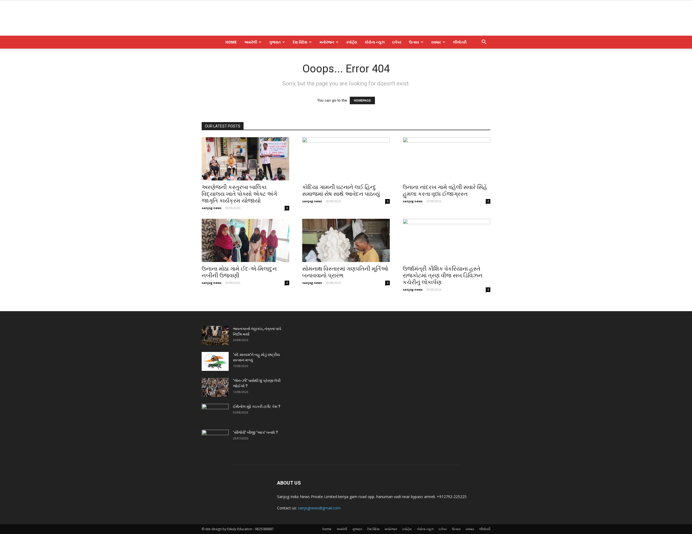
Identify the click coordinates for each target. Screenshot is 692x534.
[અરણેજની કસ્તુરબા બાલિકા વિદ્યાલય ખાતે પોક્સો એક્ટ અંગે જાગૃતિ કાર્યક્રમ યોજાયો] (245, 158)
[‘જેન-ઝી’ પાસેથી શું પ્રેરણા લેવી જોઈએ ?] (215, 387)
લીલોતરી (460, 42)
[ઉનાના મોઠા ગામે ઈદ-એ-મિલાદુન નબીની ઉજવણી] (245, 240)
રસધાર (436, 42)
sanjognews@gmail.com (319, 508)
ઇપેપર (396, 42)
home (231, 42)
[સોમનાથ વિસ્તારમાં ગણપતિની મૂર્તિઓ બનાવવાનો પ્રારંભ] (346, 240)
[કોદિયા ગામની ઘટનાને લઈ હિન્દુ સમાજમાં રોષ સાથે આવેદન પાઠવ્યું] (346, 158)
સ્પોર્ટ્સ (351, 42)
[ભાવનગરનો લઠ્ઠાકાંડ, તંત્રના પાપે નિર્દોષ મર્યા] (215, 335)
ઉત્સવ (414, 42)
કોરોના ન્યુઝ (375, 42)
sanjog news (211, 208)
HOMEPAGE (362, 100)
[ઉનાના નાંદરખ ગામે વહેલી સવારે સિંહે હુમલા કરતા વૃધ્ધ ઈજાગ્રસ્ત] (446, 158)
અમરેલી (250, 42)
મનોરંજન (327, 42)
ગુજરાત (275, 42)
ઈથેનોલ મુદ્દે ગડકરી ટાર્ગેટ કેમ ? (256, 406)
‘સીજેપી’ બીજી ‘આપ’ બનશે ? (255, 432)
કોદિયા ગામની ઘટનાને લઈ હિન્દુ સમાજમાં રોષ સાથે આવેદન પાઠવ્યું (341, 190)
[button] (483, 42)
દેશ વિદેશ (300, 42)
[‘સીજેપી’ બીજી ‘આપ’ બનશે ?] (215, 439)
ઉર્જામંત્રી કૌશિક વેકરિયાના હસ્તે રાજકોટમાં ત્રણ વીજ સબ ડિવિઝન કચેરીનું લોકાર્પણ (443, 276)
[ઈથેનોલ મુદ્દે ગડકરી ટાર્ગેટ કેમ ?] (215, 413)
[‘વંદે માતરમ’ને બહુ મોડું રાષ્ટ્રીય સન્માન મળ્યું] (215, 361)
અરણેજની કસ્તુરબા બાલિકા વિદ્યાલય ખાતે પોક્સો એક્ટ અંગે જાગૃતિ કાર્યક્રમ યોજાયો (239, 194)
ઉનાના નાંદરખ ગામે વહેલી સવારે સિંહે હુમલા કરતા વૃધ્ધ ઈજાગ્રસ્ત (445, 190)
